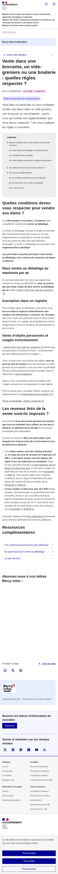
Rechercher (46, 4)
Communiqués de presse (39, 780)
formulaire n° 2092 (14, 485)
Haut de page (49, 663)
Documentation (36, 800)
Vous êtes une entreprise (39, 771)
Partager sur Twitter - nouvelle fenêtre (13, 670)
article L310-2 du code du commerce (22, 347)
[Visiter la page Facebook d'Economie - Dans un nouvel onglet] (21, 750)
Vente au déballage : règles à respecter (21, 401)
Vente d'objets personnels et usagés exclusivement (31, 160)
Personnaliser (29, 869)
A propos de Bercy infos (11, 699)
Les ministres (7, 771)
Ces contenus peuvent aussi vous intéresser (29, 178)
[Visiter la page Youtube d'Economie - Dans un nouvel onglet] (36, 750)
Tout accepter (29, 853)
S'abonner (10, 725)
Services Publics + (37, 809)
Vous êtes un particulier (39, 767)
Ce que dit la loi (18, 188)
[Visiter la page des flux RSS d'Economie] (44, 750)
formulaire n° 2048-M (20, 509)
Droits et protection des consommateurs (22, 98)
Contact (5, 791)
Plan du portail (7, 796)
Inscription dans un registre (22, 155)
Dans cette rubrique (16, 55)
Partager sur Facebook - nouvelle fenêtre (5, 670)
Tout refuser (29, 861)
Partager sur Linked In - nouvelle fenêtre (21, 670)
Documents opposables (11, 800)
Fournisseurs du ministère (40, 796)
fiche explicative (34, 516)
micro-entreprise (23, 374)
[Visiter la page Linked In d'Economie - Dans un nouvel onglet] (13, 750)
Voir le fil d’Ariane (9, 32)
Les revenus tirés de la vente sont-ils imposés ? (27, 168)
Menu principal (54, 4)
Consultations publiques (39, 791)
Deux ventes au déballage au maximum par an (30, 150)
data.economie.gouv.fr (38, 805)
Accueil (5, 767)
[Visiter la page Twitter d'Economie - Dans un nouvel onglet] (5, 750)
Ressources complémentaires (20, 173)
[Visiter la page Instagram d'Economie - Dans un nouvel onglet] (29, 750)
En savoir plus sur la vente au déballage (27, 183)
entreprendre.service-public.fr (35, 394)
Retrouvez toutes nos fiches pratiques (37, 699)
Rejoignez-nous (8, 780)
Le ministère (7, 776)
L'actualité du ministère (39, 776)
